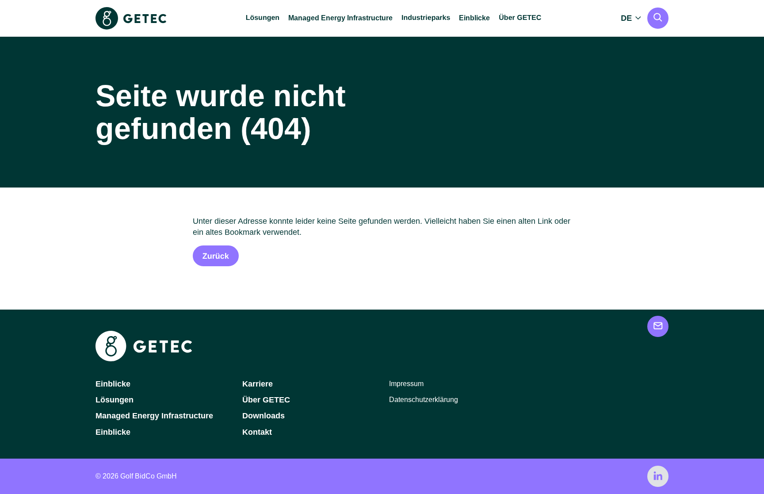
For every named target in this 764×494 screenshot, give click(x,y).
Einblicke (474, 18)
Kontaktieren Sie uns (657, 326)
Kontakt (257, 432)
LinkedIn (657, 476)
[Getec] (144, 359)
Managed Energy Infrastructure (340, 18)
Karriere (257, 383)
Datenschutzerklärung (423, 399)
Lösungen (115, 399)
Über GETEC (266, 399)
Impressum (406, 383)
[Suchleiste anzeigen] (657, 18)
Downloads (263, 415)
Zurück (215, 256)
